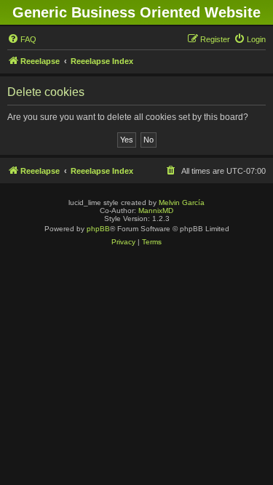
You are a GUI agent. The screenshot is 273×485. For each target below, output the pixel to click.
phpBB (98, 229)
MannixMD (155, 211)
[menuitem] (21, 39)
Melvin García (182, 203)
